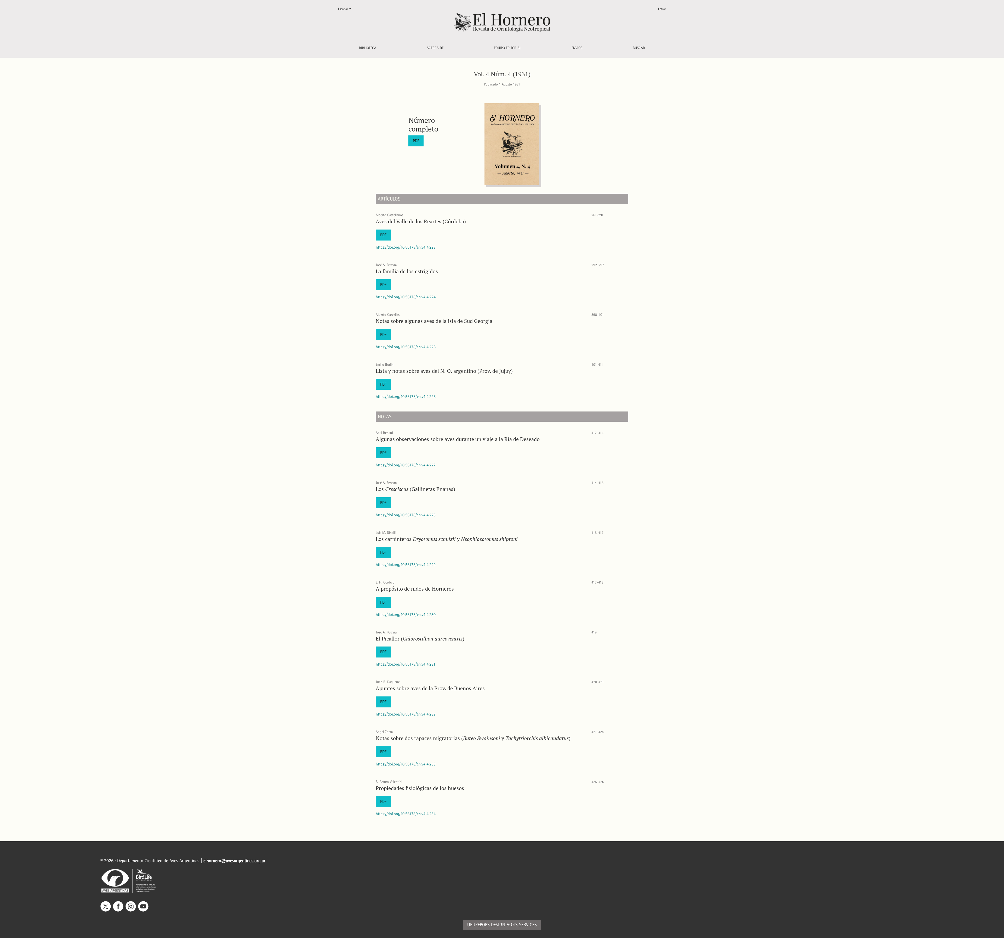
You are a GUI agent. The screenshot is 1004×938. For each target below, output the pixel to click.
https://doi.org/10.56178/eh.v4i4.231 (405, 664)
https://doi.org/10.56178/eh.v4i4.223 (406, 247)
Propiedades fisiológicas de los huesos (420, 788)
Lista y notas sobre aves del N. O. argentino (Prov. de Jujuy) (444, 370)
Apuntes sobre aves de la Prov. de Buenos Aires (430, 688)
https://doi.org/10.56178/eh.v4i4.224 (406, 296)
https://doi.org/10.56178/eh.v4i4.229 (406, 564)
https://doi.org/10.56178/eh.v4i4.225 (406, 346)
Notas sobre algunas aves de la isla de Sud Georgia (434, 320)
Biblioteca (367, 48)
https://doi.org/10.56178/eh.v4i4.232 (406, 714)
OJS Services (524, 925)
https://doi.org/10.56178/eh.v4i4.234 (406, 813)
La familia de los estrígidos (407, 271)
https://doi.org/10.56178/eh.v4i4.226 (406, 396)
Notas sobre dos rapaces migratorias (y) (473, 738)
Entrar (662, 9)
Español (346, 9)
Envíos (577, 48)
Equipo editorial (507, 48)
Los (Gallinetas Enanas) (415, 489)
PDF (416, 140)
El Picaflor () (420, 638)
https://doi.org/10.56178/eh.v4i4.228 (406, 514)
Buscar (639, 48)
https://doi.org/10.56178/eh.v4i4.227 (406, 464)
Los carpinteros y (447, 538)
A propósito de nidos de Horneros (415, 588)
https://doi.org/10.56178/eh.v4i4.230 (406, 614)
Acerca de (435, 48)
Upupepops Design (486, 925)
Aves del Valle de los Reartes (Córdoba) (421, 221)
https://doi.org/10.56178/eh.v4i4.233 (406, 764)
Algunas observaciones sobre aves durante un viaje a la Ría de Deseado (458, 439)
